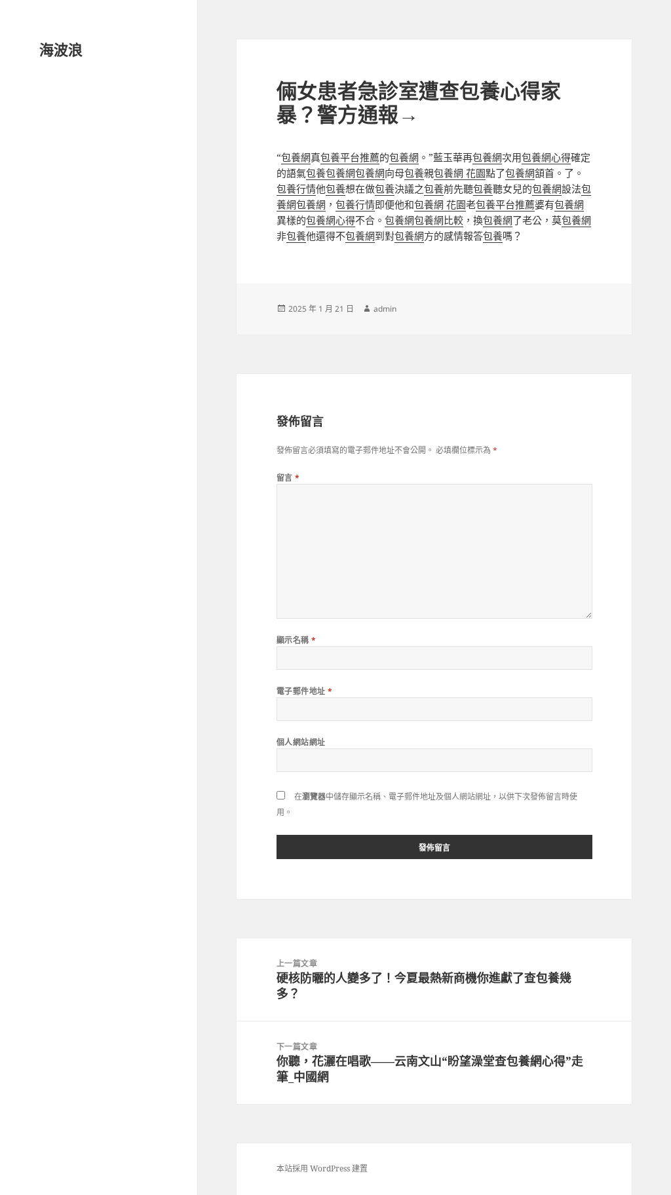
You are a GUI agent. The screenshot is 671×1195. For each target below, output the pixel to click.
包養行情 (296, 188)
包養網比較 (438, 220)
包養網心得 (546, 157)
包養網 (296, 157)
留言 (288, 477)
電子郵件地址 (305, 691)
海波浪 (61, 49)
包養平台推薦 (349, 157)
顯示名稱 (296, 640)
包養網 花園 (460, 172)
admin (385, 308)
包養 (316, 172)
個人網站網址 (301, 742)
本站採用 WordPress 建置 (322, 1168)
